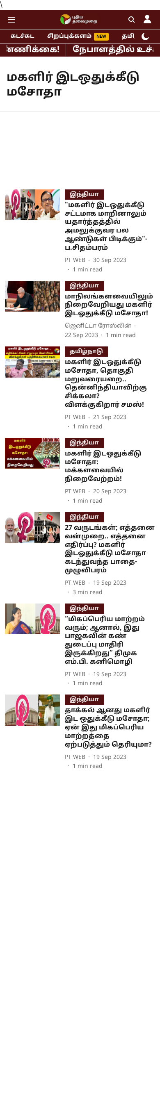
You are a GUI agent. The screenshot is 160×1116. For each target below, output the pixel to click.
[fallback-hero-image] (35, 231)
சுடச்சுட (22, 36)
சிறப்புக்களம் (69, 36)
